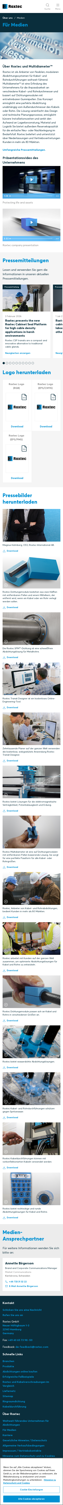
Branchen (8, 1361)
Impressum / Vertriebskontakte (22, 1450)
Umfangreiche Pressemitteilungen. (24, 149)
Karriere (8, 1435)
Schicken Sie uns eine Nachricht (22, 1309)
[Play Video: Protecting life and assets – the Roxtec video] (31, 179)
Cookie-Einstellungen (31, 1489)
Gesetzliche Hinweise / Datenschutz (25, 1440)
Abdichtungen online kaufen (20, 1371)
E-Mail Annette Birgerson (23, 1286)
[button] (4, 363)
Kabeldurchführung (14, 1406)
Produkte (8, 1366)
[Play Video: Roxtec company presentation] (31, 222)
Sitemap (8, 1396)
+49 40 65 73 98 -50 (20, 1340)
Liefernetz (9, 1391)
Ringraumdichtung (14, 1401)
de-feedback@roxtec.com (32, 1346)
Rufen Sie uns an (13, 1315)
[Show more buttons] (57, 196)
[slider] (31, 196)
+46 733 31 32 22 (18, 1281)
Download (12, 550)
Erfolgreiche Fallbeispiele (18, 1376)
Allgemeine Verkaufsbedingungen (23, 1445)
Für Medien (9, 1430)
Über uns (8, 17)
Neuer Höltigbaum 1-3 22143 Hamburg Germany (16, 1329)
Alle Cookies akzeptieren (31, 1499)
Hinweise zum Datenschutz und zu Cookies (29, 1455)
